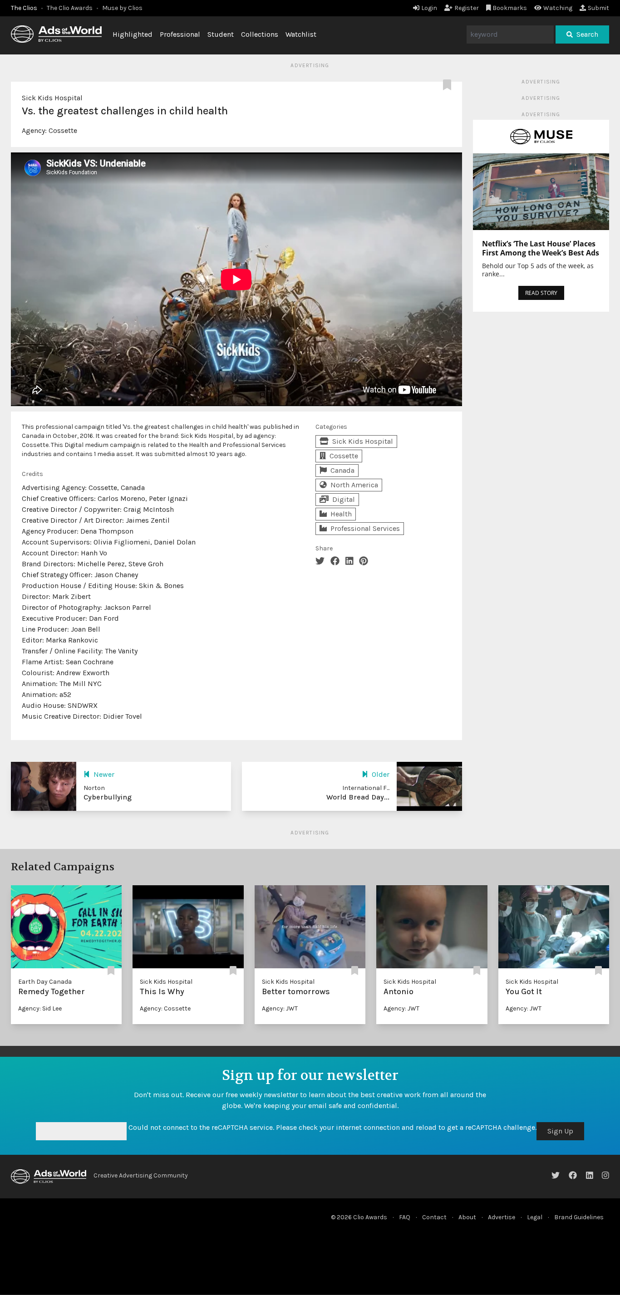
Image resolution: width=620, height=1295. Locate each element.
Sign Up (560, 1131)
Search (587, 34)
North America (354, 485)
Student (220, 34)
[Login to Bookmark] (449, 85)
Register (466, 8)
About (467, 1217)
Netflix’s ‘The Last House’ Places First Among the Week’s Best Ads (540, 248)
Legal (534, 1217)
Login (429, 8)
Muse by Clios (122, 8)
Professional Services (365, 528)
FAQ (404, 1217)
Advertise (501, 1217)
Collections (259, 34)
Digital (343, 499)
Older (380, 774)
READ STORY (541, 293)
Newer (103, 774)
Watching (557, 8)
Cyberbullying (108, 797)
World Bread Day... (357, 797)
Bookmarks (509, 8)
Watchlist (300, 34)
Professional (180, 34)
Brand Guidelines (579, 1217)
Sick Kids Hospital (52, 97)
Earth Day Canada (45, 982)
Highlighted (133, 34)
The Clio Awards (70, 8)
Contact (434, 1217)
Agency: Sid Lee (40, 1008)
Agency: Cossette (165, 1008)
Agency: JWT (280, 1008)
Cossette (63, 130)
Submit (598, 8)
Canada (342, 470)
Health (341, 514)
